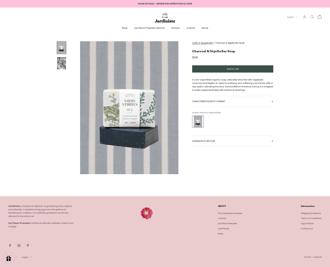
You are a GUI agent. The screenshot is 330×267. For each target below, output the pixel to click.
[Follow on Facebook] (10, 245)
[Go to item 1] (61, 47)
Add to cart (233, 68)
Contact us (307, 228)
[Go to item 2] (61, 63)
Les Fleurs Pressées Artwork (149, 27)
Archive (175, 27)
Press (220, 233)
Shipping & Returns (311, 213)
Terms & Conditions (311, 218)
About (205, 27)
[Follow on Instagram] (19, 245)
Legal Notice (307, 223)
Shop (125, 27)
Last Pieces (223, 228)
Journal (190, 27)
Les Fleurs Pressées (227, 223)
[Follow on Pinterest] (28, 245)
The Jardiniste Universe (230, 213)
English (290, 17)
